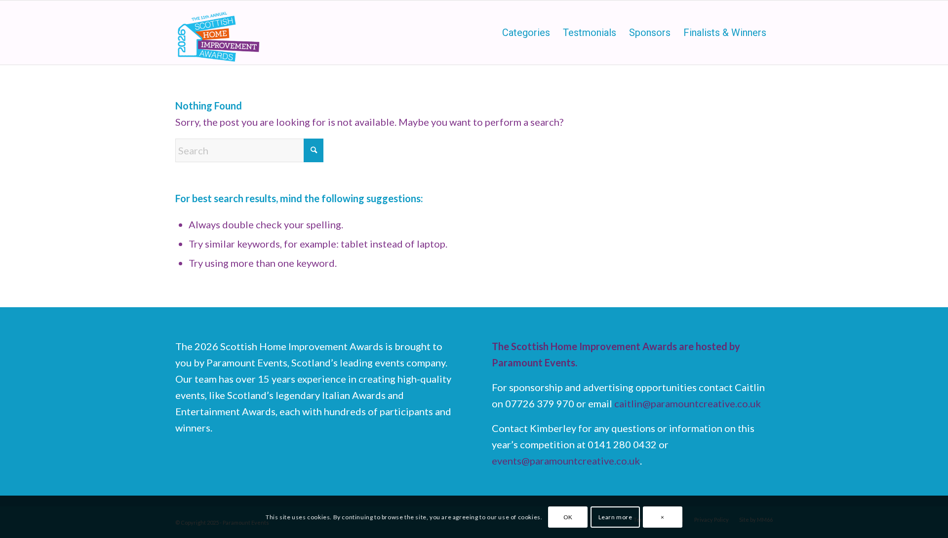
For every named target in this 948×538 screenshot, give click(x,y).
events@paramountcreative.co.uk (566, 460)
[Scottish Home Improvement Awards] (219, 32)
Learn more (615, 516)
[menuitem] (526, 32)
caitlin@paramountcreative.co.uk (687, 403)
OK (568, 516)
